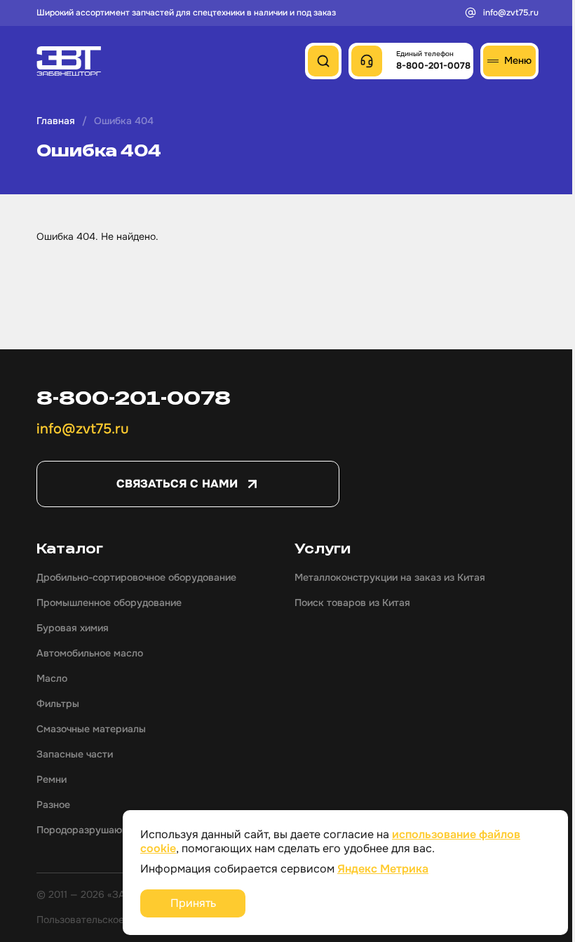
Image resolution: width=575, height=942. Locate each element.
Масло (51, 678)
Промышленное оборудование (109, 602)
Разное (53, 804)
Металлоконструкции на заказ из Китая (390, 577)
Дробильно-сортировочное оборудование (136, 577)
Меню (518, 60)
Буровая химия (72, 627)
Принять (193, 903)
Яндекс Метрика (382, 868)
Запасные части (74, 754)
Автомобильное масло (89, 653)
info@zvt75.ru (511, 12)
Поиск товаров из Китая (352, 602)
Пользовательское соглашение (110, 919)
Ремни (51, 779)
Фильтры (57, 703)
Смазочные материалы (91, 728)
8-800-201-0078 (133, 397)
